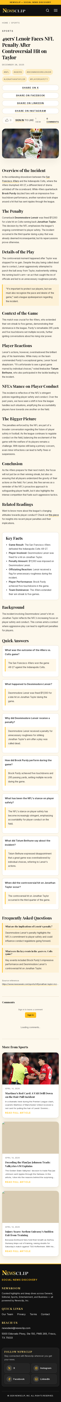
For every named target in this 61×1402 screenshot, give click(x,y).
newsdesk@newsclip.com (16, 1328)
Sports (15, 23)
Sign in (19, 120)
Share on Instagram (30, 110)
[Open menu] (56, 10)
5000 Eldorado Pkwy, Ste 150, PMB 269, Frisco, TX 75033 (29, 1335)
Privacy (21, 1314)
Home (5, 23)
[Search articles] (47, 10)
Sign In (30, 1015)
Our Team (7, 1314)
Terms (33, 1314)
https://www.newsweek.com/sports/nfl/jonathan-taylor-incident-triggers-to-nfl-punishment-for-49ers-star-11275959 (30, 984)
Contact (45, 1314)
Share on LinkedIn (30, 103)
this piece (54, 515)
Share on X (30, 87)
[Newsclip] (13, 10)
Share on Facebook (30, 95)
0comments (52, 120)
